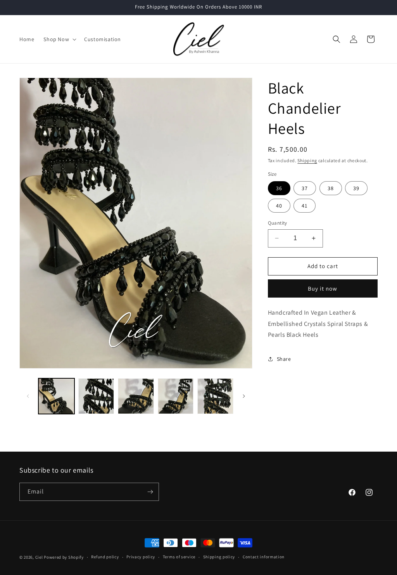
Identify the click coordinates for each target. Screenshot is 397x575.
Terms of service (179, 556)
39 (356, 188)
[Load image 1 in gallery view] (56, 396)
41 (304, 205)
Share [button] (284, 358)
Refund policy (105, 556)
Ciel (39, 557)
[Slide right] (243, 396)
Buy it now (322, 288)
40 (279, 205)
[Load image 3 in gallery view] (136, 396)
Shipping (307, 160)
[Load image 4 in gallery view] (176, 396)
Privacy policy (140, 556)
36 (279, 188)
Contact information (264, 556)
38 (331, 188)
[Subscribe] (150, 492)
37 (305, 188)
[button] (59, 39)
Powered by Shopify (64, 557)
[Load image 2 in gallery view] (96, 396)
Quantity (277, 223)
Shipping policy (219, 556)
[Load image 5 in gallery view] (215, 396)
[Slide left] (27, 396)
